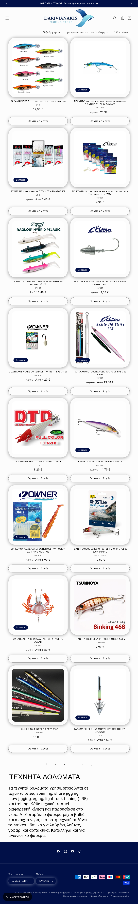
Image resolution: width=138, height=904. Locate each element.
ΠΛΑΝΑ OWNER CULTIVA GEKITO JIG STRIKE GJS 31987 (100, 373)
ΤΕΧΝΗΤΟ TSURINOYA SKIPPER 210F (38, 729)
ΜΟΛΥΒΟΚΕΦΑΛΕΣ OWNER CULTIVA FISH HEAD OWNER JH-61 (100, 283)
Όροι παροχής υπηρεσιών (75, 896)
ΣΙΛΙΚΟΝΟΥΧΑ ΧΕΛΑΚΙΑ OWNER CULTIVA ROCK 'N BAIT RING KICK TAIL (38, 550)
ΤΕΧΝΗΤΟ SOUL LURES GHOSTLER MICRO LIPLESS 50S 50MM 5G (100, 550)
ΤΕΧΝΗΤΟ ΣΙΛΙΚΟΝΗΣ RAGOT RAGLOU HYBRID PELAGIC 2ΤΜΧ (37, 283)
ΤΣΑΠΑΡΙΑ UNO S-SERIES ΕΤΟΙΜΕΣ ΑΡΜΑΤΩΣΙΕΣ (38, 191)
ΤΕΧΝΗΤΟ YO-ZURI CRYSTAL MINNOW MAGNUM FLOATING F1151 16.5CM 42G (100, 102)
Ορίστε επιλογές (38, 121)
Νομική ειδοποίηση (99, 896)
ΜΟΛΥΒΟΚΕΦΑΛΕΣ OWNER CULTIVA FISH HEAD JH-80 (38, 371)
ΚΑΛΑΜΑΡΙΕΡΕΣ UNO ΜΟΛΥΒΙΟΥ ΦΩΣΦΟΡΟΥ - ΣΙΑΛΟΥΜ (100, 730)
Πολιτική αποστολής (120, 896)
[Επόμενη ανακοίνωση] (131, 3)
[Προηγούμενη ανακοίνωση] (6, 3)
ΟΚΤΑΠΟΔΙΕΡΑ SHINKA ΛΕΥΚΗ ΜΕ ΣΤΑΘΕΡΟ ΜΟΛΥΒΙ (38, 640)
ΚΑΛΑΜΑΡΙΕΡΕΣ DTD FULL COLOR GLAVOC (38, 461)
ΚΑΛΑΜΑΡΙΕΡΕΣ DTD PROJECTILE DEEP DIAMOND (38, 101)
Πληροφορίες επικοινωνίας (117, 892)
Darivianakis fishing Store (35, 893)
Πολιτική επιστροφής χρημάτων (87, 892)
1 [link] (46, 764)
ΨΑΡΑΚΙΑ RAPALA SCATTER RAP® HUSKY (100, 461)
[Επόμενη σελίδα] (91, 764)
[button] (7, 18)
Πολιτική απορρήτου (60, 892)
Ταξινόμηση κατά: (52, 32)
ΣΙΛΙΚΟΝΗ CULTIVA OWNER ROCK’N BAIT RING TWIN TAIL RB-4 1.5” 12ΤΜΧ (100, 193)
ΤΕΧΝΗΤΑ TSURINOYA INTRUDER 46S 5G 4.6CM (100, 639)
